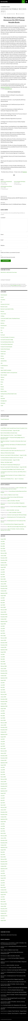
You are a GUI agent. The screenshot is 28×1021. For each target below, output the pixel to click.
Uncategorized (4, 400)
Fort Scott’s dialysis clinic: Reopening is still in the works (14, 1005)
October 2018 (3, 760)
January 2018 (3, 781)
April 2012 (3, 899)
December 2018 (4, 755)
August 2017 (3, 793)
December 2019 (4, 727)
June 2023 (3, 628)
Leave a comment (20, 13)
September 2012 (4, 892)
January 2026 (3, 555)
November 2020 (4, 701)
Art (1, 301)
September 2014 (4, 868)
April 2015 (3, 854)
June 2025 (3, 572)
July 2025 (3, 569)
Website (2, 245)
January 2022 (3, 668)
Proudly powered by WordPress (6, 1019)
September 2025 (4, 564)
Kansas (8, 6)
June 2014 (3, 873)
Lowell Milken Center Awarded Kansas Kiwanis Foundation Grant (14, 428)
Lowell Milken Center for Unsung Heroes (9, 372)
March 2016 (3, 833)
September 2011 (4, 915)
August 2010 (3, 920)
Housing (2, 358)
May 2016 (3, 828)
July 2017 (3, 795)
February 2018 (4, 779)
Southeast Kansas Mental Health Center (9, 393)
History (2, 356)
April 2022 (3, 661)
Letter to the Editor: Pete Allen (13, 500)
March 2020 (3, 720)
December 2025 (4, 557)
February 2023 (4, 637)
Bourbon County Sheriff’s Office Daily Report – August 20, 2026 (13, 467)
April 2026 (3, 548)
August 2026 (3, 539)
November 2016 (4, 814)
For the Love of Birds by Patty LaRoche (8, 448)
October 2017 (3, 788)
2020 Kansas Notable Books (6, 181)
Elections (2, 323)
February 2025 (4, 581)
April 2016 (3, 830)
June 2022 (3, 656)
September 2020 (4, 706)
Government (3, 6)
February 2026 (4, 553)
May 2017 (3, 800)
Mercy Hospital (4, 374)
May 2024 (3, 602)
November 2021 (4, 673)
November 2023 (4, 616)
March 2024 (3, 607)
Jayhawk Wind (4, 360)
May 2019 (3, 743)
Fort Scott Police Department (7, 344)
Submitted (3, 398)
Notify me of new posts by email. (8, 257)
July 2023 (3, 626)
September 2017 (4, 790)
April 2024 (3, 605)
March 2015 (3, 856)
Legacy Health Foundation (6, 370)
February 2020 (4, 722)
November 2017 (4, 786)
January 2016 (3, 838)
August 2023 (3, 623)
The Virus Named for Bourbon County (16, 989)
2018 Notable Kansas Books (6, 186)
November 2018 (4, 758)
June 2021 (3, 685)
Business (2, 311)
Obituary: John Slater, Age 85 (6, 462)
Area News (3, 299)
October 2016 (3, 816)
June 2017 (3, 798)
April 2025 (3, 576)
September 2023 (4, 621)
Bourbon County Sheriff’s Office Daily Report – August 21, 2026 (13, 455)
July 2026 (3, 541)
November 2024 (4, 588)
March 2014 (3, 875)
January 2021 (3, 696)
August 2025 (3, 567)
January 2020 (3, 725)
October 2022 (3, 647)
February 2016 (4, 835)
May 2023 (3, 630)
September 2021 (4, 677)
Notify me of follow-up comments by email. (10, 252)
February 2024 (4, 609)
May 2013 (3, 885)
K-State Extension (4, 365)
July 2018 (3, 767)
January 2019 (3, 753)
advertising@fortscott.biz (15, 285)
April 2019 (3, 746)
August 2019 (3, 736)
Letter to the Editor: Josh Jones (13, 510)
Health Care (3, 353)
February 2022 (4, 666)
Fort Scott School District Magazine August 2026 (14, 524)
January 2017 (3, 809)
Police (2, 382)
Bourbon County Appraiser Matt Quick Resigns (17, 514)
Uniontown (3, 403)
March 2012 (3, 901)
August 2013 (3, 878)
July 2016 (3, 823)
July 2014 (3, 871)
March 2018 (3, 776)
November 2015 (4, 842)
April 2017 (3, 802)
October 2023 (3, 619)
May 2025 (3, 574)
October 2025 (3, 562)
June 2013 (3, 882)
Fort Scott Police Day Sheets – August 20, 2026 (10, 430)
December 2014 (4, 861)
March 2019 (3, 748)
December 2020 (4, 699)
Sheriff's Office (4, 391)
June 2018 (3, 769)
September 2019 (4, 734)
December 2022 (4, 642)
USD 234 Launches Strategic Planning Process (17, 526)
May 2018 (3, 772)
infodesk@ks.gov (8, 88)
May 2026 (3, 546)
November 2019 (4, 729)
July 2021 (3, 682)
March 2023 (3, 635)
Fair (1, 330)
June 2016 (3, 826)
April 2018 (3, 774)
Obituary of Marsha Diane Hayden (8, 452)
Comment (3, 217)
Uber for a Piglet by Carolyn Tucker (11, 494)
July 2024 (3, 597)
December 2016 (4, 812)
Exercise (2, 327)
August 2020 (3, 708)
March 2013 (3, 887)
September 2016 (4, 819)
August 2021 (3, 680)
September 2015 (4, 847)
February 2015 (4, 859)
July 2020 (3, 710)
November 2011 (4, 911)
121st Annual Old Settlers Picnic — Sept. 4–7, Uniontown (12, 478)
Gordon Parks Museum (5, 349)
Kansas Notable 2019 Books (19, 181)
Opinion (2, 379)
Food (2, 332)
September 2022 (4, 649)
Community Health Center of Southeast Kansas (10, 318)
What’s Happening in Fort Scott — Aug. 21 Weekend (11, 435)
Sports (2, 396)
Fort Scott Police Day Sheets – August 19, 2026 (10, 459)
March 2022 (3, 663)
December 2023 (4, 614)
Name (2, 234)
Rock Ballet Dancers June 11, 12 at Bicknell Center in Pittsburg (13, 203)
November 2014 (4, 863)
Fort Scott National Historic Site (7, 342)
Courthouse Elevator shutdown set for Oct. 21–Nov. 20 (12, 457)
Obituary (2, 377)
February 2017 (4, 807)
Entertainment (4, 325)
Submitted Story (11, 13)
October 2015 (3, 845)
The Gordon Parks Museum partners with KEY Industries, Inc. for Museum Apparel (14, 198)
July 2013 (3, 880)
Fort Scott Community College (7, 339)
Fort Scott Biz (4, 1)
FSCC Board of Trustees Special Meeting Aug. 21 (10, 464)
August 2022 (3, 652)
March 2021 (3, 692)
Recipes (2, 386)
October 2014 (3, 866)
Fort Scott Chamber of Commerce (7, 337)
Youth (2, 405)
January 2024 (3, 612)
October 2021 (3, 675)
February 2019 (4, 750)
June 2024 (3, 600)
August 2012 (3, 894)
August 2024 (3, 595)
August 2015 (3, 849)
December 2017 (4, 783)
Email (2, 240)
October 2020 (3, 703)
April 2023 (3, 633)
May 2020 (3, 715)
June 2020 (3, 713)
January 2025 (3, 583)
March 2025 (3, 579)
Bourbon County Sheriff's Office (7, 309)
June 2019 (3, 741)
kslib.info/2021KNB (5, 87)
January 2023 (3, 640)
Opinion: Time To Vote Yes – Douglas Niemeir (17, 1011)
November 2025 (4, 560)
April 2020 (3, 718)
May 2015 (3, 852)
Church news (3, 313)
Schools (2, 389)
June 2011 (3, 918)
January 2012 (3, 906)
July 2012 (3, 896)
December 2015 (4, 840)
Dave (2, 494)
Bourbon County (4, 306)
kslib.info (25, 171)
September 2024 (4, 593)
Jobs (1, 363)
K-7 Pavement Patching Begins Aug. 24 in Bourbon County (12, 469)
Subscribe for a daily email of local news (9, 272)
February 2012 (4, 903)
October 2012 (3, 889)
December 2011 (4, 908)
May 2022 (3, 659)
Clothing (2, 316)
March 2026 (3, 550)
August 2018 (3, 765)
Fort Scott (3, 334)
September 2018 (4, 762)
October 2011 (3, 913)
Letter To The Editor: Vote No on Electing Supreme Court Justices (13, 488)
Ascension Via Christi (5, 304)
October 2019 (3, 732)
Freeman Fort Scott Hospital (6, 346)
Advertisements (4, 294)
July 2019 (3, 739)
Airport (2, 297)
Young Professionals (5, 419)
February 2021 (4, 694)
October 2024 (3, 590)
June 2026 (3, 543)
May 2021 (3, 687)
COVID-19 (3, 320)
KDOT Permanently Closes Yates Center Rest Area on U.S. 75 (13, 450)
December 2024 (4, 586)
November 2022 (4, 645)
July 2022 (3, 654)
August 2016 (3, 821)
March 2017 (3, 805)
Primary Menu (26, 1)
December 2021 (4, 670)
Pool (2, 384)
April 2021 (3, 689)
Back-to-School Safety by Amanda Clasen (9, 432)
